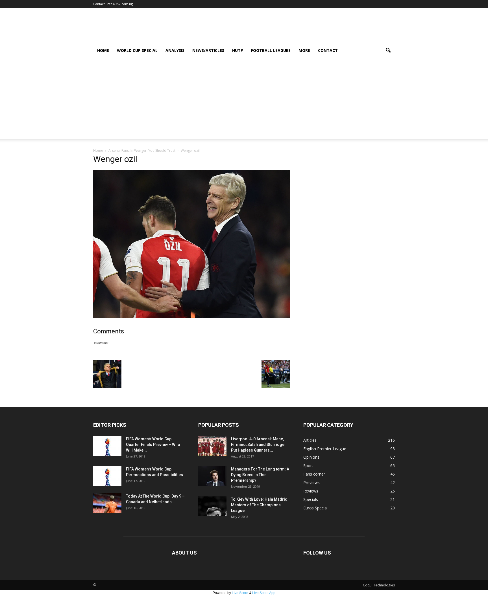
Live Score (240, 593)
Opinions (311, 457)
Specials (310, 499)
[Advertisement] (244, 99)
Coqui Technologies (379, 585)
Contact (328, 50)
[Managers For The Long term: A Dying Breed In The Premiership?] (212, 476)
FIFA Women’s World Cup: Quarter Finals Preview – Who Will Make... (153, 444)
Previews (311, 482)
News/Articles (208, 50)
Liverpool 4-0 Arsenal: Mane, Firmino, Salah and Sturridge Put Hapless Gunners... (257, 444)
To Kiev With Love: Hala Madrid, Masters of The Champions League (259, 505)
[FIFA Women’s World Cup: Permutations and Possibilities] (107, 476)
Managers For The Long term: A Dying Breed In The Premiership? (260, 475)
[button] (388, 50)
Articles (310, 440)
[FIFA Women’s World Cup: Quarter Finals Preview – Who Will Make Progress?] (107, 446)
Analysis (174, 50)
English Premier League (324, 448)
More (304, 50)
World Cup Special (137, 50)
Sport (308, 465)
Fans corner (314, 474)
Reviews (310, 491)
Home (103, 50)
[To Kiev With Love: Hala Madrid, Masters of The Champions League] (212, 506)
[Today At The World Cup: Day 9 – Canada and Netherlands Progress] (107, 503)
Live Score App (263, 593)
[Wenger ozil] (191, 316)
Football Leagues (271, 50)
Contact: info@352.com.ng (113, 4)
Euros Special (315, 508)
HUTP (237, 50)
